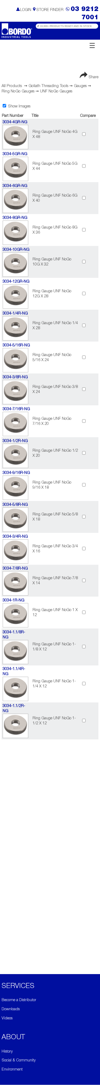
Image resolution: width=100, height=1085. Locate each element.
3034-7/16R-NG (16, 409)
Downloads (11, 1009)
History (7, 1051)
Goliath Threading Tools (48, 86)
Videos (7, 1018)
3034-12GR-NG (16, 281)
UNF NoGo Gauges (56, 91)
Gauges (80, 86)
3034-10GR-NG (16, 250)
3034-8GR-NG (15, 218)
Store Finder (49, 10)
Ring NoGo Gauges (18, 91)
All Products (12, 86)
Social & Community (19, 1060)
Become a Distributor (19, 1000)
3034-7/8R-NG (15, 568)
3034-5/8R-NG (15, 505)
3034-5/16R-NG (16, 345)
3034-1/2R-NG (15, 441)
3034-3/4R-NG (15, 536)
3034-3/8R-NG (15, 377)
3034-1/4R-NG (15, 313)
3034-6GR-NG (15, 186)
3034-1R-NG (13, 600)
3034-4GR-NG (15, 122)
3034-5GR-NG (15, 154)
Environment (12, 1069)
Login (25, 10)
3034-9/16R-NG (16, 473)
